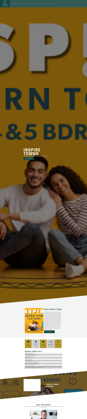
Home (12, 3)
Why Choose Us (16, 3)
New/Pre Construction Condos (31, 3)
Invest (39, 3)
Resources (43, 3)
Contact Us (48, 3)
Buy (21, 3)
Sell (24, 3)
